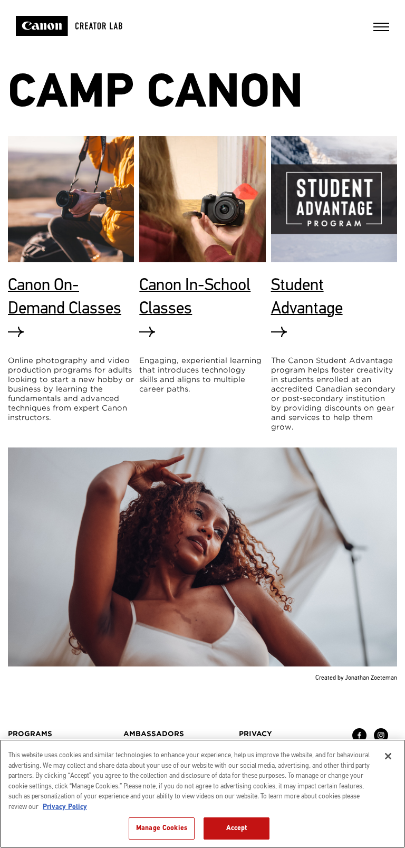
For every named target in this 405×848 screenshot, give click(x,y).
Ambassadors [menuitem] (153, 734)
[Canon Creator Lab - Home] (83, 26)
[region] (202, 793)
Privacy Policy (65, 807)
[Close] (388, 756)
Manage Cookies (161, 828)
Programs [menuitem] (30, 734)
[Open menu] (381, 30)
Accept (236, 828)
